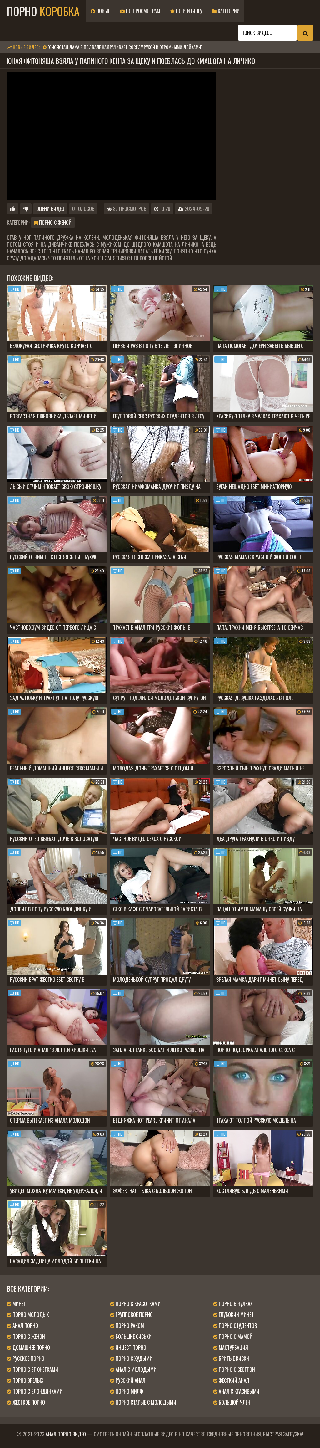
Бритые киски (233, 1358)
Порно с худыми (133, 1358)
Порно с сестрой (236, 1369)
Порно (43, 11)
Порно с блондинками (36, 1391)
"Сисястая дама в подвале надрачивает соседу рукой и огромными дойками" (125, 46)
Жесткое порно (28, 1402)
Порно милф (128, 1391)
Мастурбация (233, 1347)
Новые (102, 11)
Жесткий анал (233, 1380)
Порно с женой (55, 222)
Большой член (234, 1402)
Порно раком (129, 1325)
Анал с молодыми (135, 1369)
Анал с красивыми (238, 1391)
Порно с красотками (137, 1303)
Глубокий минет (236, 1314)
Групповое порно (133, 1314)
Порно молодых (30, 1314)
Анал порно (24, 1325)
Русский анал (129, 1380)
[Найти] (305, 33)
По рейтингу (188, 11)
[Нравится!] (12, 208)
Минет (18, 1303)
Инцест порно (130, 1347)
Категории (228, 11)
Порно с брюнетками (34, 1369)
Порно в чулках (235, 1303)
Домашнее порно (30, 1347)
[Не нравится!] (26, 208)
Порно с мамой (235, 1336)
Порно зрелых (27, 1380)
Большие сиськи (133, 1336)
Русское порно (27, 1358)
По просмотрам (142, 11)
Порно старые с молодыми (145, 1402)
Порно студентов (237, 1325)
